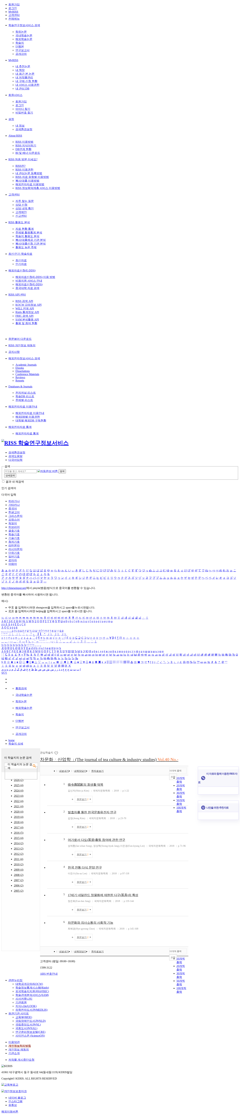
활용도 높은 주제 (26, 247)
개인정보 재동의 (18, 1049)
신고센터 (21, 215)
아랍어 (12, 563)
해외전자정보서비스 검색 (24, 358)
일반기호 (14, 556)
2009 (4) (18, 869)
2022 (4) (18, 801)
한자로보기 (97, 771)
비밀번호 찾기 (24, 112)
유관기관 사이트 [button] (18, 1013)
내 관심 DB (22, 88)
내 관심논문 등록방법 (28, 173)
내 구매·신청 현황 (26, 81)
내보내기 (64, 771)
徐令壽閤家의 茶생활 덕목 (85, 784)
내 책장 (20, 70)
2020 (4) (18, 811)
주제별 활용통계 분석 (28, 232)
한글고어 (14, 512)
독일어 (12, 523)
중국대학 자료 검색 (27, 288)
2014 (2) (18, 843)
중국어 (12, 508)
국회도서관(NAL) (26, 1028)
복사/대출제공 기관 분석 (30, 239)
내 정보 (20, 125)
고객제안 (21, 212)
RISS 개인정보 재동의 (21, 345)
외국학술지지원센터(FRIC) (32, 991)
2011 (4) (18, 859)
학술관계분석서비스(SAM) (32, 995)
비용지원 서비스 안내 (28, 280)
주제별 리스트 (24, 400)
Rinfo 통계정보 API (27, 312)
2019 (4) (18, 816)
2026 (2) (18, 779)
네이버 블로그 (17, 1097)
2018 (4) (18, 822)
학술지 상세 (15, 743)
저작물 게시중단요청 (21, 1059)
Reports (19, 380)
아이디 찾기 (22, 108)
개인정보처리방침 (19, 1045)
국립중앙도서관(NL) (28, 1024)
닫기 (4, 672)
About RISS (15, 135)
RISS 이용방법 (24, 141)
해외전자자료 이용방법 (29, 184)
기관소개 (14, 1053)
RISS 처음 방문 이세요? (22, 159)
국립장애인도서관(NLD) (30, 1020)
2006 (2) (18, 885)
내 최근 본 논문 (24, 73)
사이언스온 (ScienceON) (30, 1035)
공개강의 (21, 53)
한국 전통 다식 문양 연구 (85, 867)
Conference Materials (27, 374)
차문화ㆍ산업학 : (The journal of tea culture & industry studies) (109, 759)
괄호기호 (14, 530)
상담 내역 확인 (24, 208)
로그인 (12, 8)
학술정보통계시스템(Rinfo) (32, 987)
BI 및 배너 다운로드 (27, 152)
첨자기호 (14, 541)
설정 (11, 119)
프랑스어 (14, 519)
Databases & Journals (20, 386)
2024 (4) (18, 790)
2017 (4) (18, 827)
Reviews (20, 377)
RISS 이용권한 (24, 169)
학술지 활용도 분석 (27, 236)
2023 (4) (18, 795)
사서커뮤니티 (23, 998)
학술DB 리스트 (24, 396)
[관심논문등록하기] (56, 752)
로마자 (12, 560)
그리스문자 (15, 515)
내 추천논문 (22, 66)
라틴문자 (14, 545)
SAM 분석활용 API (27, 319)
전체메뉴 (14, 18)
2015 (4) (18, 838)
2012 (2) (18, 853)
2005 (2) (18, 890)
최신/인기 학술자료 (20, 253)
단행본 (19, 46)
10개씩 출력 (175, 770)
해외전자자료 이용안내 (22, 406)
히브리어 (14, 527)
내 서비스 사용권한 (27, 84)
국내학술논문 (23, 35)
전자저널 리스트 (25, 392)
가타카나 (14, 504)
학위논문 (21, 31)
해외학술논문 (23, 39)
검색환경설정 (23, 129)
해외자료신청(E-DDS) (21, 270)
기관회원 (21, 1002)
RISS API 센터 (17, 294)
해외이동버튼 (9, 1111)
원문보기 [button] (82, 799)
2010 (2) (18, 864)
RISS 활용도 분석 (19, 222)
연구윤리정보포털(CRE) (30, 1031)
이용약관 (14, 1042)
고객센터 (14, 15)
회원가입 (14, 4)
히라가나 (14, 501)
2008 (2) (18, 874)
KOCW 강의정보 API (28, 304)
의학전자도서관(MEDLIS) (31, 1009)
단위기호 (14, 552)
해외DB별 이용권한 (27, 416)
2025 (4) (18, 785)
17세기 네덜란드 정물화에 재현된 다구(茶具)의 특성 (103, 895)
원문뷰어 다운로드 (20, 338)
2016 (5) (18, 832)
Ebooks (19, 367)
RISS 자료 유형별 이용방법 (32, 176)
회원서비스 (15, 95)
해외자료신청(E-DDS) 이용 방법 (35, 276)
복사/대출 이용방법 (27, 180)
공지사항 (14, 351)
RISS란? (20, 165)
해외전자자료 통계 (20, 426)
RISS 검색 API (24, 301)
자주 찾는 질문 (24, 201)
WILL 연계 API (24, 308)
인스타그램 (15, 1101)
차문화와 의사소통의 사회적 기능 (90, 922)
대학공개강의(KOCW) (29, 983)
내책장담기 (80, 771)
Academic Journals (26, 364)
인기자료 (21, 263)
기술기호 (14, 538)
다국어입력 (15, 459)
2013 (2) (18, 848)
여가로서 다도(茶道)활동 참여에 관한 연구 (96, 840)
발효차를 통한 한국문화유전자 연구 (92, 812)
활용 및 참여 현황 (26, 323)
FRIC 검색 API (24, 315)
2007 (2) (18, 880)
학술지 (19, 42)
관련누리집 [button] (15, 980)
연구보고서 (22, 50)
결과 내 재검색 (15, 481)
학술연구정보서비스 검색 (24, 25)
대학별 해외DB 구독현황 (30, 420)
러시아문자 (15, 549)
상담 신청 (21, 204)
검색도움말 (15, 456)
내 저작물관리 (24, 77)
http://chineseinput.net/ (13, 588)
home (11, 740)
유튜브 (12, 1105)
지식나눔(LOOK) (26, 1006)
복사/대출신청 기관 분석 (30, 243)
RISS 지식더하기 (25, 145)
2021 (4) (18, 806)
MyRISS (13, 11)
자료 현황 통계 (24, 228)
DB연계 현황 (23, 149)
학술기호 (14, 534)
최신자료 (21, 260)
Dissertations (22, 371)
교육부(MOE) (23, 1017)
